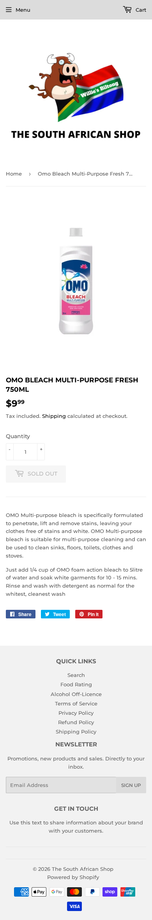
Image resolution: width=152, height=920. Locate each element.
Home (14, 174)
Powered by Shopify (73, 877)
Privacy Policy (76, 713)
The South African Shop (82, 869)
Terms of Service (76, 703)
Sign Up (131, 785)
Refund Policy (76, 722)
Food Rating (76, 684)
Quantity (18, 436)
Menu (23, 10)
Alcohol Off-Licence (76, 694)
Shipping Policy (76, 731)
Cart (140, 10)
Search (76, 675)
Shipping (54, 416)
